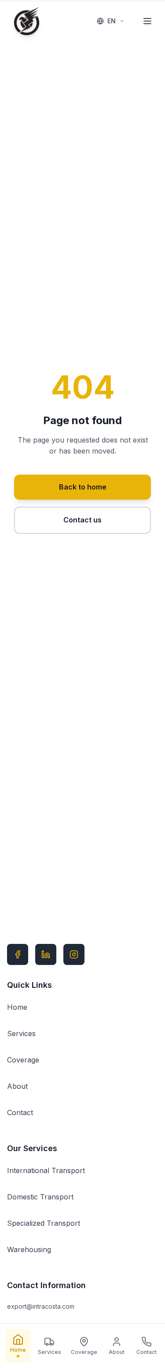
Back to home (82, 486)
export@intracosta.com (40, 1306)
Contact (20, 1112)
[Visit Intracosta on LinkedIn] (45, 954)
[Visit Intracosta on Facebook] (17, 954)
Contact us (82, 519)
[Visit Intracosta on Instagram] (73, 954)
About (17, 1086)
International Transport (46, 1170)
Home (17, 1007)
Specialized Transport (43, 1223)
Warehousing (29, 1249)
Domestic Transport (40, 1196)
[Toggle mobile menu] (147, 21)
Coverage (23, 1059)
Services (21, 1033)
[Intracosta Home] (27, 21)
